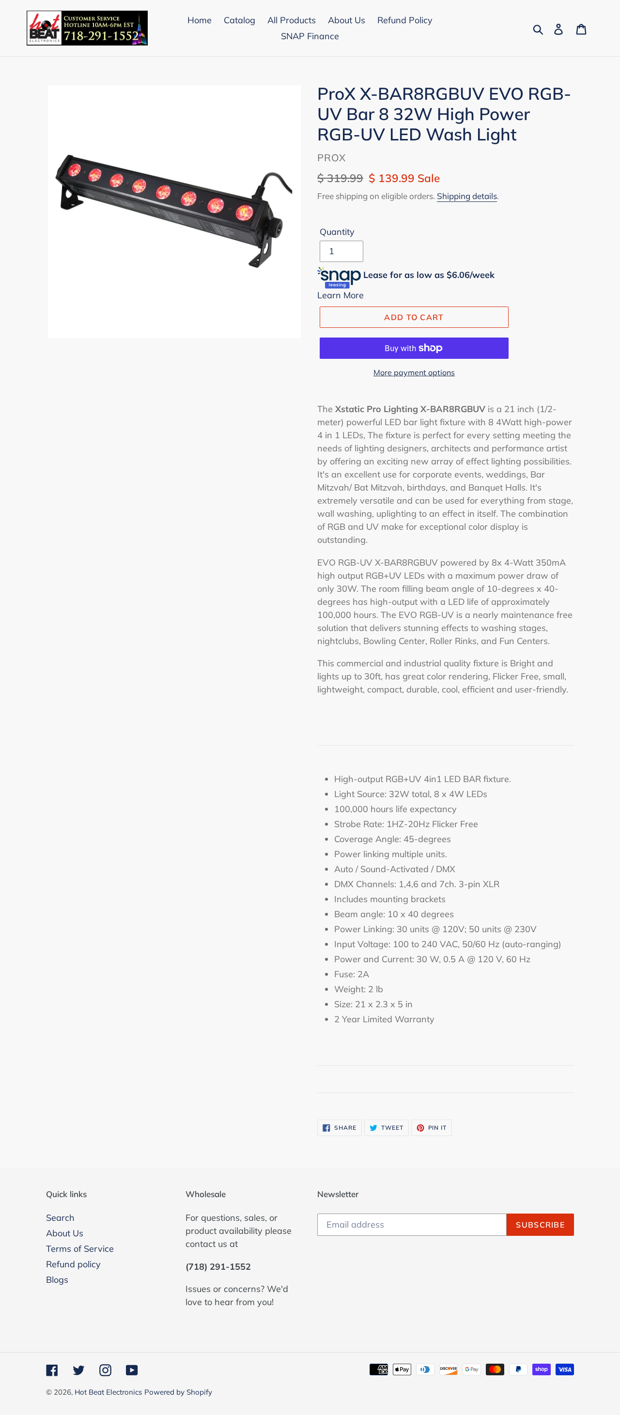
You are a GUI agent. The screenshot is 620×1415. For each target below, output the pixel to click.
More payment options (414, 372)
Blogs (57, 1279)
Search (60, 1217)
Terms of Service (80, 1248)
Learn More (340, 295)
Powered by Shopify (178, 1392)
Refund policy (73, 1264)
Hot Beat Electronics (108, 1392)
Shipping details (467, 196)
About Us (64, 1233)
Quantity (337, 231)
